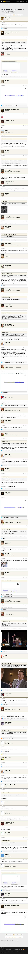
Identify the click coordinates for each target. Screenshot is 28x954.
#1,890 (26, 762)
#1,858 (26, 155)
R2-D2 (6, 130)
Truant (6, 613)
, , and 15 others (10, 105)
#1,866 (26, 270)
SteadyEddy (8, 468)
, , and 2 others (10, 517)
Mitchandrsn (8, 742)
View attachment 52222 (6, 625)
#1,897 (26, 859)
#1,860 (26, 186)
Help (21, 949)
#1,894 (26, 816)
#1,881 (26, 558)
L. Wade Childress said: (6, 139)
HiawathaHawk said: (6, 332)
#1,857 (26, 135)
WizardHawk (8, 832)
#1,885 (26, 660)
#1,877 (26, 473)
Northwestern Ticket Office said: (8, 234)
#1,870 (26, 347)
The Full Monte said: (6, 663)
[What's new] (26, 1)
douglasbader (4, 12)
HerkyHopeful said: (6, 730)
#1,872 (26, 400)
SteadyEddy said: (5, 529)
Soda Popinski (8, 492)
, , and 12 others (12, 465)
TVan (6, 655)
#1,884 (26, 617)
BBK (6, 812)
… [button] (11, 15)
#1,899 (26, 898)
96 (17, 15)
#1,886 (26, 698)
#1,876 (26, 459)
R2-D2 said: (4, 158)
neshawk (7, 854)
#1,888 (26, 727)
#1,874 (26, 425)
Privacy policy (17, 949)
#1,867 (26, 293)
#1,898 (26, 869)
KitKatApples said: (5, 201)
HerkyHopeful (8, 693)
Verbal (6, 396)
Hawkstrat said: (5, 792)
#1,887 (26, 712)
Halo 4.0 (3, 947)
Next (21, 15)
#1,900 (26, 910)
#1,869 (26, 329)
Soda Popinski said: (6, 580)
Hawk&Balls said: (5, 297)
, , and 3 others (11, 568)
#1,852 (26, 36)
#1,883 (26, 605)
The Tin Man (8, 757)
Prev (7, 15)
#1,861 (26, 198)
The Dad (7, 366)
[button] (1, 1)
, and (14, 718)
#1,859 (26, 175)
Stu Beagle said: (5, 40)
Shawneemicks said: (6, 441)
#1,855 (26, 114)
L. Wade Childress (9, 120)
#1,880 (26, 546)
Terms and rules (9, 949)
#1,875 (26, 438)
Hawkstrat (7, 342)
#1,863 (26, 231)
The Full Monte (8, 324)
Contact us (3, 949)
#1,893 (26, 806)
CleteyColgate (8, 722)
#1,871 (26, 370)
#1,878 (26, 497)
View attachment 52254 (6, 845)
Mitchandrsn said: (5, 840)
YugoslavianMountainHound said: (8, 61)
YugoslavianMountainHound (12, 32)
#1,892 (26, 789)
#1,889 (26, 746)
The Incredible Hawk (10, 784)
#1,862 (26, 220)
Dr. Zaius (7, 80)
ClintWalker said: (5, 621)
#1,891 (26, 775)
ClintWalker (8, 553)
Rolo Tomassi (8, 864)
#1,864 (26, 248)
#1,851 (26, 22)
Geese (6, 801)
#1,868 (26, 309)
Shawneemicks (8, 409)
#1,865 (26, 259)
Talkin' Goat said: (5, 313)
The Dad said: (4, 476)
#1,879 (26, 525)
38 (13, 15)
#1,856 (26, 125)
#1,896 (26, 837)
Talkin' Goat (8, 265)
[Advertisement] (14, 6)
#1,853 (26, 57)
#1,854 (26, 85)
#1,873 (26, 413)
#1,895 (26, 827)
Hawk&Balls (8, 226)
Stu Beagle (7, 17)
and (8, 596)
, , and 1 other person (13, 76)
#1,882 (26, 577)
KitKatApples (8, 170)
